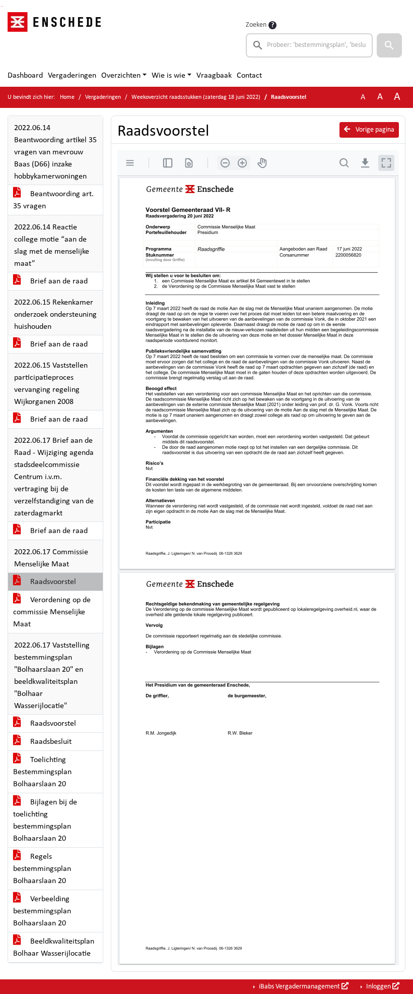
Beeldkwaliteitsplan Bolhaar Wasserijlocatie (53, 948)
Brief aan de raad (58, 281)
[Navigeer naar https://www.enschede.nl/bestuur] (57, 38)
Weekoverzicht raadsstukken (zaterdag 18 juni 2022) (195, 97)
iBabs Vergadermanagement (299, 986)
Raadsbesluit (50, 742)
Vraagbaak (214, 76)
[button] (389, 45)
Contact (249, 76)
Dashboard (25, 76)
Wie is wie (168, 76)
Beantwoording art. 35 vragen (53, 200)
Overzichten (121, 76)
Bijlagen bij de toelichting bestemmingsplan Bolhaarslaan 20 (45, 820)
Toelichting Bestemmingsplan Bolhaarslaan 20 (42, 772)
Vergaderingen (72, 76)
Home (67, 97)
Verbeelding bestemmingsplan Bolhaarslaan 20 (42, 911)
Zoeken (256, 25)
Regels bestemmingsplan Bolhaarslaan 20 (42, 869)
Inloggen (378, 986)
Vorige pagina (374, 130)
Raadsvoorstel (52, 582)
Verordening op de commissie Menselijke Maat (52, 612)
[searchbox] (309, 45)
